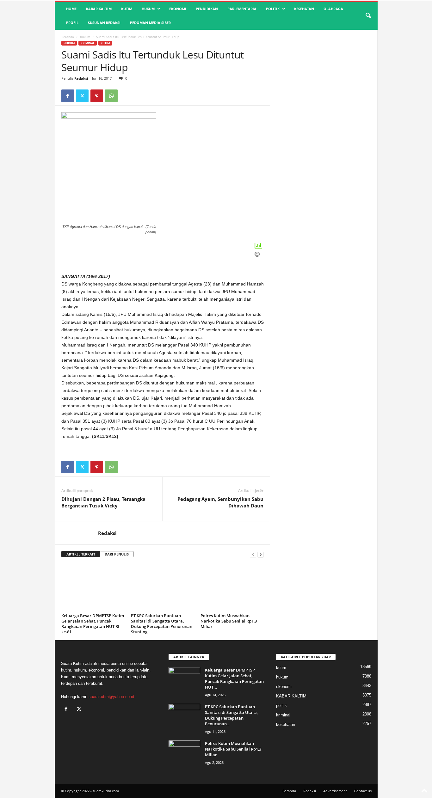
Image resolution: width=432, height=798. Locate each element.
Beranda (67, 36)
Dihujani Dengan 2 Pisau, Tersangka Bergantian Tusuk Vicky (103, 502)
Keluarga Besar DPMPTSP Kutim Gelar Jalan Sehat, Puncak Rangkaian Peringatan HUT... (234, 678)
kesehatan (304, 8)
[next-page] (260, 554)
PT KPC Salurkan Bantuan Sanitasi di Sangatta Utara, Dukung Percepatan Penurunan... (231, 715)
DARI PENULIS (117, 554)
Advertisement (335, 791)
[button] (368, 16)
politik (273, 8)
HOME (71, 8)
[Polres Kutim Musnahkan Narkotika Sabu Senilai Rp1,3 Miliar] (232, 587)
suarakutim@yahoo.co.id (111, 696)
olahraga (333, 8)
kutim (126, 8)
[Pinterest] (96, 95)
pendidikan (207, 8)
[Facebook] (67, 95)
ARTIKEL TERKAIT (80, 554)
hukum (148, 8)
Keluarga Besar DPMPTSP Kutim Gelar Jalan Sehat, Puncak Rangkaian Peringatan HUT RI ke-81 (92, 624)
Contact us (363, 791)
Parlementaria (241, 8)
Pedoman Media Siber (150, 22)
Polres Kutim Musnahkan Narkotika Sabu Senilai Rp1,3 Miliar (229, 621)
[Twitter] (82, 95)
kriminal (88, 43)
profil (72, 22)
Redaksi (81, 78)
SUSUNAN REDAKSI (104, 22)
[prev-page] (253, 554)
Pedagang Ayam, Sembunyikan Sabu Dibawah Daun (220, 502)
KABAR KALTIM (99, 8)
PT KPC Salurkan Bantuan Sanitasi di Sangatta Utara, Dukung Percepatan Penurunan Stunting (161, 624)
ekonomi (177, 8)
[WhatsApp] (111, 95)
